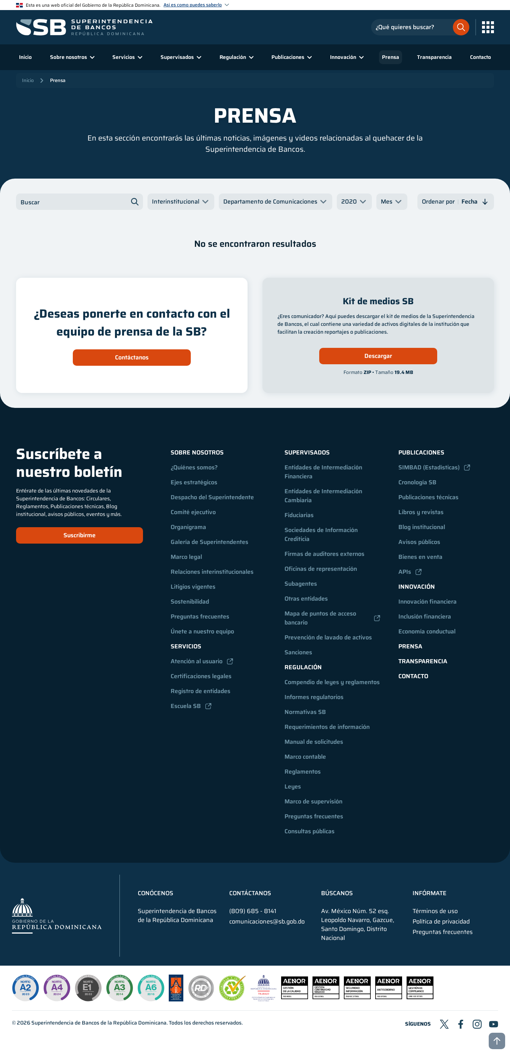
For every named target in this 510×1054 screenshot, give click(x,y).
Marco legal (186, 556)
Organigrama (188, 527)
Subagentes (300, 583)
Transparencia (434, 57)
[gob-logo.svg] (57, 915)
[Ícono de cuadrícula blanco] (488, 27)
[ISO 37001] (388, 997)
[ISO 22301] (325, 997)
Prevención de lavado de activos (328, 637)
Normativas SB (305, 712)
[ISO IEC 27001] (357, 997)
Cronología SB (417, 482)
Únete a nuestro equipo (202, 631)
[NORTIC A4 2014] (56, 988)
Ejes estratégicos (194, 482)
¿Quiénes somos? (194, 467)
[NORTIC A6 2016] (150, 988)
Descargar (378, 356)
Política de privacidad (441, 921)
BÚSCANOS (337, 893)
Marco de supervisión (313, 801)
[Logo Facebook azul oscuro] (460, 1024)
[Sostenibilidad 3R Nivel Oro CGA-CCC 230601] (232, 998)
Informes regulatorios (313, 697)
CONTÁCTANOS (250, 893)
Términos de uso (435, 911)
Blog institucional (421, 527)
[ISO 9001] (294, 997)
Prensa (390, 57)
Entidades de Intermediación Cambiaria (324, 496)
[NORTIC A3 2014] (119, 988)
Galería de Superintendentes (209, 542)
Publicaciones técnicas (428, 497)
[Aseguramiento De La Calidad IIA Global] (176, 999)
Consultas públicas (309, 831)
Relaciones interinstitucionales (212, 571)
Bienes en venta (420, 556)
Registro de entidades (200, 691)
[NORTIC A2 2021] (25, 988)
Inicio (25, 57)
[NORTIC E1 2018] (88, 988)
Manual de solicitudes (313, 741)
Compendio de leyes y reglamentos (332, 682)
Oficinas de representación (320, 568)
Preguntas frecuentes (200, 616)
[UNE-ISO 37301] (420, 997)
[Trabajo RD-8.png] (264, 999)
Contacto (480, 57)
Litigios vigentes (193, 586)
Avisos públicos (419, 542)
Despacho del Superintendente (212, 497)
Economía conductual (426, 631)
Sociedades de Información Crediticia (321, 534)
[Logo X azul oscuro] (444, 1024)
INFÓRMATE (430, 893)
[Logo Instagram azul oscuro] (477, 1024)
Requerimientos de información (327, 726)
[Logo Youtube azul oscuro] (493, 1024)
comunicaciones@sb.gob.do (267, 921)
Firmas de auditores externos (324, 554)
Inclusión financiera (424, 616)
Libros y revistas (421, 512)
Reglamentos (302, 771)
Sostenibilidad (190, 601)
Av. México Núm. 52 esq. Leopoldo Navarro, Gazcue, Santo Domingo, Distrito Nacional (357, 925)
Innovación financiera (427, 601)
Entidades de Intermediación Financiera (324, 472)
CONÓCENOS (155, 893)
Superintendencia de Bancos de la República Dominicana (99, 1023)
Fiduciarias (299, 515)
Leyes (292, 786)
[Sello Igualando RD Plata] (201, 999)
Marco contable (305, 756)
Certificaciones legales (201, 676)
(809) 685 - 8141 (252, 911)
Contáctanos (132, 357)
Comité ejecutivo (193, 512)
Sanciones (298, 652)
